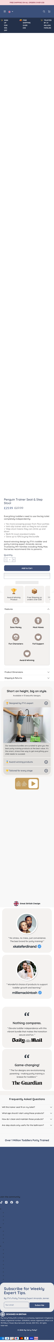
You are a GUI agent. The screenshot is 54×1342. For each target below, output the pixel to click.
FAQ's (8, 1220)
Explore (6, 1227)
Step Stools (11, 1271)
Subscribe (39, 1305)
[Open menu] (4, 11)
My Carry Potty (12, 1253)
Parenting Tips (12, 1231)
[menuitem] (29, 1212)
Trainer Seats (12, 1268)
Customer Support (12, 1208)
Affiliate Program (14, 1238)
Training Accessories (15, 1279)
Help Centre (11, 1212)
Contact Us (10, 1216)
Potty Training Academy (17, 1223)
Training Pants (12, 1264)
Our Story (10, 1234)
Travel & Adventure (15, 1260)
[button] (27, 568)
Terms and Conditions (27, 1333)
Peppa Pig (10, 1257)
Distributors (11, 1242)
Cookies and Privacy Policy (27, 1335)
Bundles (9, 1249)
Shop (5, 1246)
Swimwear (10, 1275)
